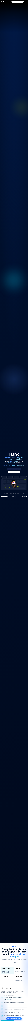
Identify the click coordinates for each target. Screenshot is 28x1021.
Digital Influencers (23, 476)
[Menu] (25, 2)
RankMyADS (16, 476)
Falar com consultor (18, 1)
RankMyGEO (4, 476)
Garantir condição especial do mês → (14, 1018)
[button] (7, 970)
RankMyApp (10, 476)
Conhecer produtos (13, 469)
